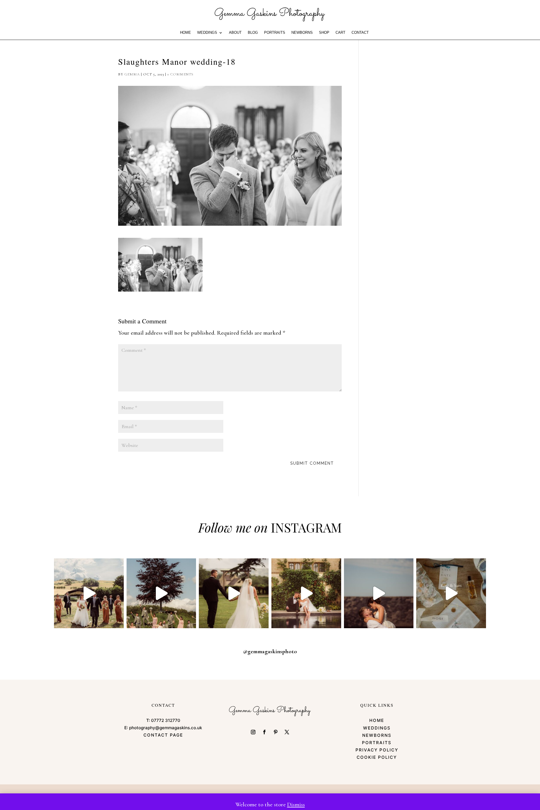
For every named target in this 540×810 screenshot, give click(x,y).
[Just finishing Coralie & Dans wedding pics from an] (161, 593)
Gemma (132, 74)
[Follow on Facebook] (264, 732)
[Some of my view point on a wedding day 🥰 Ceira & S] (306, 593)
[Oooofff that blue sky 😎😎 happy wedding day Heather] (379, 593)
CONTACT (360, 33)
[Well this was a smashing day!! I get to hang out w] (234, 593)
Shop (324, 33)
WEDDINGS (207, 33)
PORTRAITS (274, 33)
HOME (185, 33)
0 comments (180, 74)
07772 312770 (165, 720)
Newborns (302, 33)
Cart (340, 33)
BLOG (253, 33)
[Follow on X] (286, 732)
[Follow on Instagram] (253, 732)
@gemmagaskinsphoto (270, 651)
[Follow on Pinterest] (275, 732)
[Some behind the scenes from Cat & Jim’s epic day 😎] (89, 593)
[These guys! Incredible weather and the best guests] (451, 593)
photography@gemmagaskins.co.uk (165, 727)
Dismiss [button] (296, 804)
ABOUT (235, 33)
